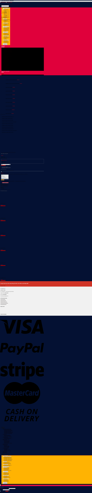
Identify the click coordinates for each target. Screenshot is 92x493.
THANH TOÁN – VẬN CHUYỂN (5, 71)
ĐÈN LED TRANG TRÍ (6, 475)
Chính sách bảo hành (3, 300)
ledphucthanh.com (5, 185)
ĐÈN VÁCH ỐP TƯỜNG (6, 38)
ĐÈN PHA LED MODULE (6, 20)
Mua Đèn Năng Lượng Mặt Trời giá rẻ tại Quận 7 (7, 132)
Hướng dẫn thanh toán (3, 304)
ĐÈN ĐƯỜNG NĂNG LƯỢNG (8, 430)
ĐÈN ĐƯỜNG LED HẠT (7, 438)
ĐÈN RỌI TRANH (6, 65)
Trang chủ (2, 152)
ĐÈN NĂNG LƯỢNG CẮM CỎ (8, 51)
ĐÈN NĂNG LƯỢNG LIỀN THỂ (8, 49)
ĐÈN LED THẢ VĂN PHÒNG (7, 61)
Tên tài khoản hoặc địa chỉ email (4, 488)
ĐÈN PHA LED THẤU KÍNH (8, 436)
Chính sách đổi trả (3, 299)
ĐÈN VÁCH (5, 63)
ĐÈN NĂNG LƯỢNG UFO (7, 50)
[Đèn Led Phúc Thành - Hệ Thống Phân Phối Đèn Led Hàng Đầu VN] (6, 2)
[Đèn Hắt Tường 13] (6, 261)
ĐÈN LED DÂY (5, 43)
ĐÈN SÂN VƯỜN (6, 480)
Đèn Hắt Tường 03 (3, 203)
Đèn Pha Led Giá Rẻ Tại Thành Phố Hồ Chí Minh (7, 128)
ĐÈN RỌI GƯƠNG (6, 33)
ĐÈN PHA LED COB (6, 19)
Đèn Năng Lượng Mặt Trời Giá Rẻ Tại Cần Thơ (7, 123)
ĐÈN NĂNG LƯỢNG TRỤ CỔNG (6, 15)
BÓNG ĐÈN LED (5, 70)
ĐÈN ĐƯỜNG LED (5, 55)
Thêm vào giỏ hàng (3, 165)
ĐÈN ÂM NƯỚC (6, 41)
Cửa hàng (5, 152)
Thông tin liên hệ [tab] (5, 182)
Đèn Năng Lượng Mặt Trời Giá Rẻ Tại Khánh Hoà (8, 116)
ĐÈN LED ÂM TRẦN (6, 27)
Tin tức (2, 72)
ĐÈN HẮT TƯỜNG (6, 34)
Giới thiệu (2, 46)
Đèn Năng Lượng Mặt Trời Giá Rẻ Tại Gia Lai (7, 118)
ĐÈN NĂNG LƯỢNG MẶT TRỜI (7, 456)
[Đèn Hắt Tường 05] (6, 276)
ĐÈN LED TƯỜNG (5, 32)
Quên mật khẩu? (2, 492)
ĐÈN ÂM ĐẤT (6, 40)
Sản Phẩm (2, 47)
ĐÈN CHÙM (5, 36)
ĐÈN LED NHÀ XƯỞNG (6, 26)
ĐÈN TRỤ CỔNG (6, 42)
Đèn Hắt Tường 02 (3, 218)
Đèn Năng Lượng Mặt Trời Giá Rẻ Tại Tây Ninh (7, 125)
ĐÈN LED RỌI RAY (5, 471)
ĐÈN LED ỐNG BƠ (6, 28)
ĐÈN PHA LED (5, 434)
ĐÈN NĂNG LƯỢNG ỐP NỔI (7, 52)
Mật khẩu (1, 489)
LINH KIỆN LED (5, 44)
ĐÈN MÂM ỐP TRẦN (6, 37)
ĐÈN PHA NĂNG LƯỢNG (7, 48)
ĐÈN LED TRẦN (5, 58)
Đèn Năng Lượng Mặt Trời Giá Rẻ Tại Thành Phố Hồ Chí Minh (9, 130)
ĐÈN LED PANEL (6, 29)
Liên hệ (2, 454)
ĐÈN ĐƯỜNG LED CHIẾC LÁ (6, 24)
